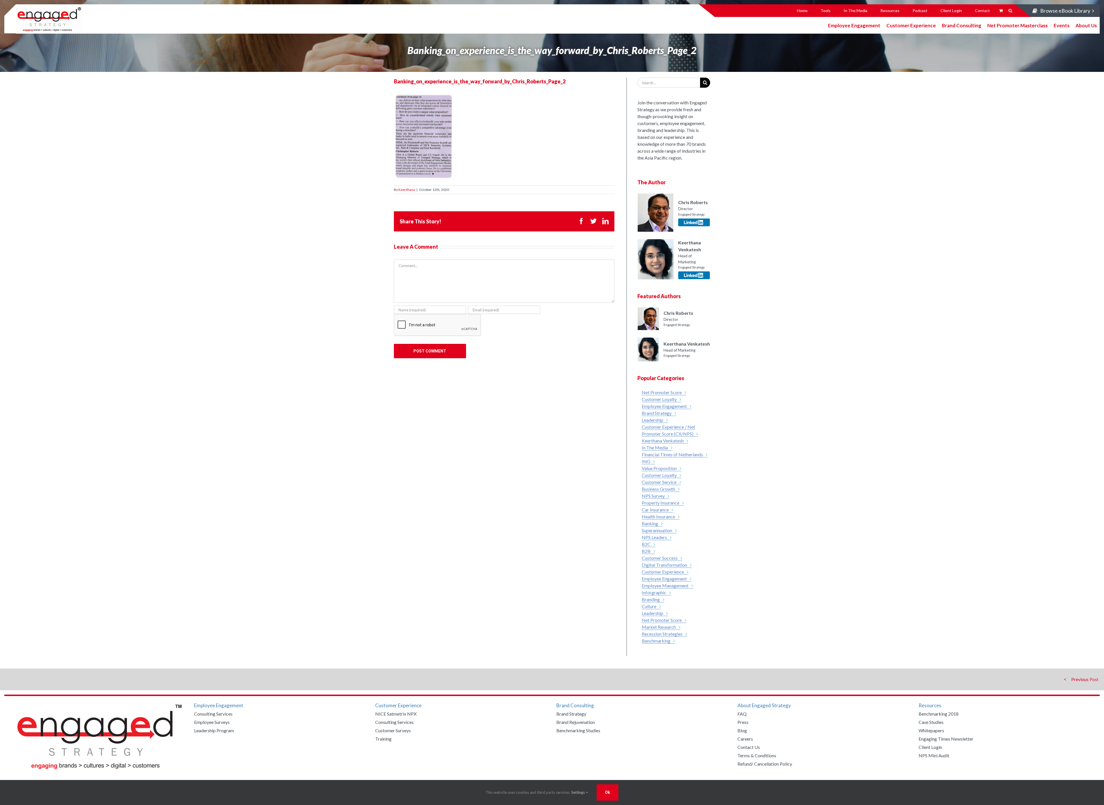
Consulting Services (213, 713)
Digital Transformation (664, 565)
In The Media (655, 447)
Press (742, 722)
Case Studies (931, 722)
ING (646, 461)
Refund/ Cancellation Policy (764, 763)
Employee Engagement (854, 25)
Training (383, 738)
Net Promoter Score (662, 392)
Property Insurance (660, 502)
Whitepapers (931, 730)
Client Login (930, 747)
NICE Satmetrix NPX (396, 713)
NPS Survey (653, 496)
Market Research (659, 627)
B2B (646, 551)
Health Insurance (658, 516)
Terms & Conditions (756, 755)
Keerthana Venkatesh (663, 440)
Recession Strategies (662, 634)
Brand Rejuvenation (575, 722)
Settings (578, 792)
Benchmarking (656, 640)
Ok (607, 792)
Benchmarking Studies (578, 730)
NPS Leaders (654, 537)
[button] (1010, 10)
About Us (1086, 25)
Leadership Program (214, 730)
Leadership (652, 420)
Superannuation (657, 530)
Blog (742, 730)
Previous (1079, 679)
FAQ (742, 713)
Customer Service (659, 482)
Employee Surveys (212, 722)
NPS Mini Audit (934, 755)
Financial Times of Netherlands (672, 454)
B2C (646, 544)
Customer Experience (911, 25)
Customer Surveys (393, 730)
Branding (651, 599)
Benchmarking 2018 (939, 713)
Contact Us (748, 747)
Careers (745, 738)
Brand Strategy (657, 413)
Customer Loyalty (659, 399)
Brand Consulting (961, 25)
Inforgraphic (654, 592)
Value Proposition (659, 468)
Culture (649, 606)
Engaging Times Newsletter (946, 738)
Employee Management (665, 585)
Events (1062, 25)
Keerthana (406, 189)
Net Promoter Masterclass (1017, 25)
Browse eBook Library (1065, 10)
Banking (650, 523)
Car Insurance (655, 509)
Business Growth (658, 489)
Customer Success (660, 558)
